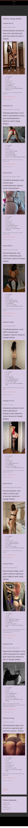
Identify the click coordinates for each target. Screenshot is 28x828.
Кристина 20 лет (6, 809)
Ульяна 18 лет (7, 173)
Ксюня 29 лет (7, 483)
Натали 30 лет (8, 564)
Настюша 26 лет (6, 804)
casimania (14, 10)
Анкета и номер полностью (9, 96)
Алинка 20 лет (8, 644)
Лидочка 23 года (6, 807)
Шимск (11, 99)
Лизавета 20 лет (8, 401)
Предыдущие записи (6, 789)
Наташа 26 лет (8, 23)
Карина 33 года (8, 322)
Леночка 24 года (8, 718)
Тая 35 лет (5, 806)
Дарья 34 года (6, 802)
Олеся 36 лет (7, 246)
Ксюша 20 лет (8, 106)
